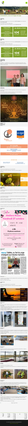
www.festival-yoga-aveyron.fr (21, 204)
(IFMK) (3, 305)
